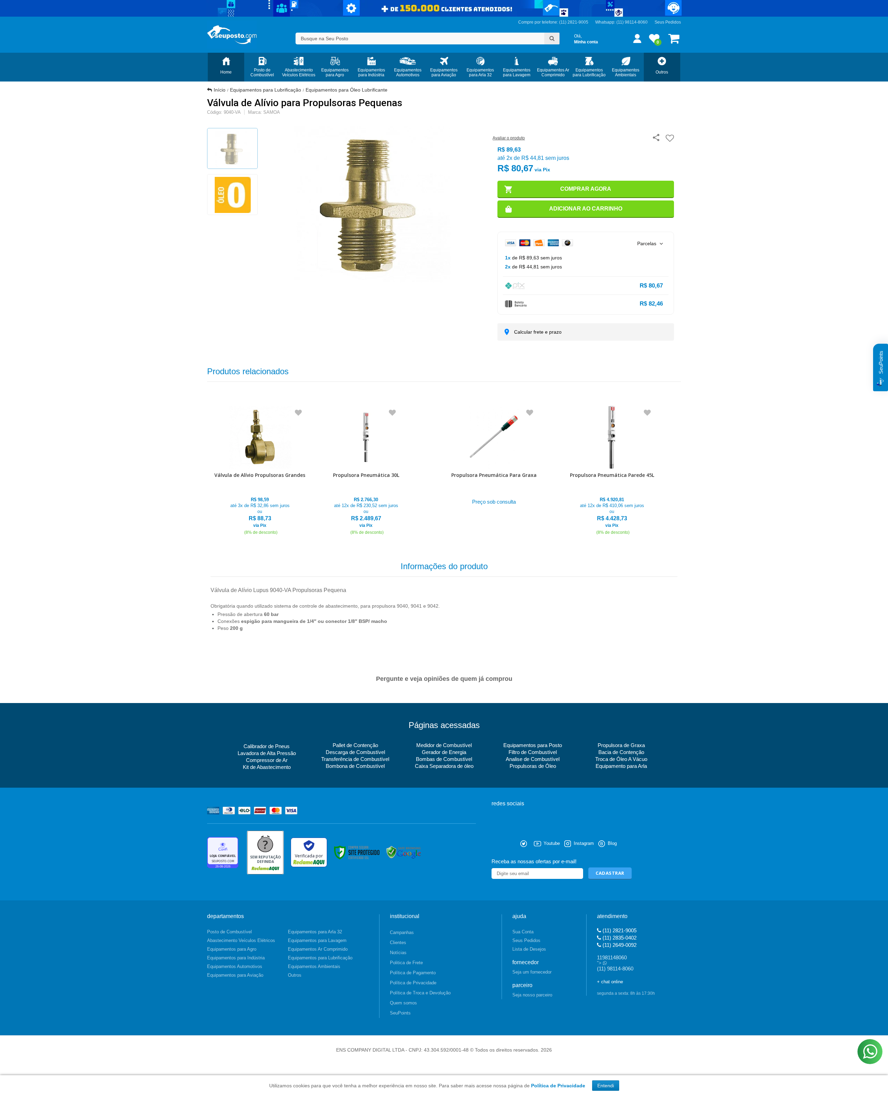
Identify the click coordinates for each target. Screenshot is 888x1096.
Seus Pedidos (668, 22)
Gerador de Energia (444, 752)
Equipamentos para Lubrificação (265, 90)
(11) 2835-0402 (619, 938)
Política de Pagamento (413, 972)
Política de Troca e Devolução (420, 992)
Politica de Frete (406, 962)
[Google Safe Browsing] (403, 852)
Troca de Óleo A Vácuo (621, 759)
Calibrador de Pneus (267, 746)
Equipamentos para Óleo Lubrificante (346, 90)
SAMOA (271, 112)
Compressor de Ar (267, 760)
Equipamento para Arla (621, 766)
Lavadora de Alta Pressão (267, 753)
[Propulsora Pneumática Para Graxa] (494, 457)
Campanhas (402, 932)
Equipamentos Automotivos (234, 966)
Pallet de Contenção (355, 745)
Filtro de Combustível (533, 752)
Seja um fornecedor (532, 972)
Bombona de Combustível (355, 766)
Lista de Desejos (529, 949)
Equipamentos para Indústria (236, 957)
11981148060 (612, 957)
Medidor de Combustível (444, 745)
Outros (294, 975)
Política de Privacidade (413, 982)
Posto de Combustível (229, 931)
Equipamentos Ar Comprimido (318, 949)
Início (219, 90)
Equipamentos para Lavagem (317, 940)
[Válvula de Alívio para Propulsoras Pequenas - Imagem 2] (232, 194)
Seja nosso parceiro (532, 994)
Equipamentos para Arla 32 (315, 931)
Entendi (605, 1085)
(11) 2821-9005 (619, 930)
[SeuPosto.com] (232, 35)
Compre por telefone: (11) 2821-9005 (553, 22)
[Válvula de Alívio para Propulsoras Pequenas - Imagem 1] (232, 148)
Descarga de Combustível (355, 752)
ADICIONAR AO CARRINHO (585, 209)
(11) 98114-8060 (632, 22)
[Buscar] (552, 38)
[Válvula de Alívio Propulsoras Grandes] (259, 471)
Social (497, 843)
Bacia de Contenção (621, 752)
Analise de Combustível (533, 759)
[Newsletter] (610, 873)
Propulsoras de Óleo (533, 766)
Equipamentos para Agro (231, 949)
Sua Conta (522, 931)
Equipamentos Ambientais (314, 966)
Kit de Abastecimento (267, 767)
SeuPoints (400, 1013)
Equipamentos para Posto (532, 745)
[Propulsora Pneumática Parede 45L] (612, 471)
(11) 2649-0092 (619, 945)
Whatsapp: (605, 22)
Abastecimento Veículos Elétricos (241, 940)
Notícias (398, 952)
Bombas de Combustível (444, 759)
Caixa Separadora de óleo (444, 766)
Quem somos (403, 1002)
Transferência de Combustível (355, 759)
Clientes (398, 942)
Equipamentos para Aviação (235, 975)
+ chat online (610, 981)
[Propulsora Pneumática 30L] (366, 471)
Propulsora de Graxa (621, 745)
